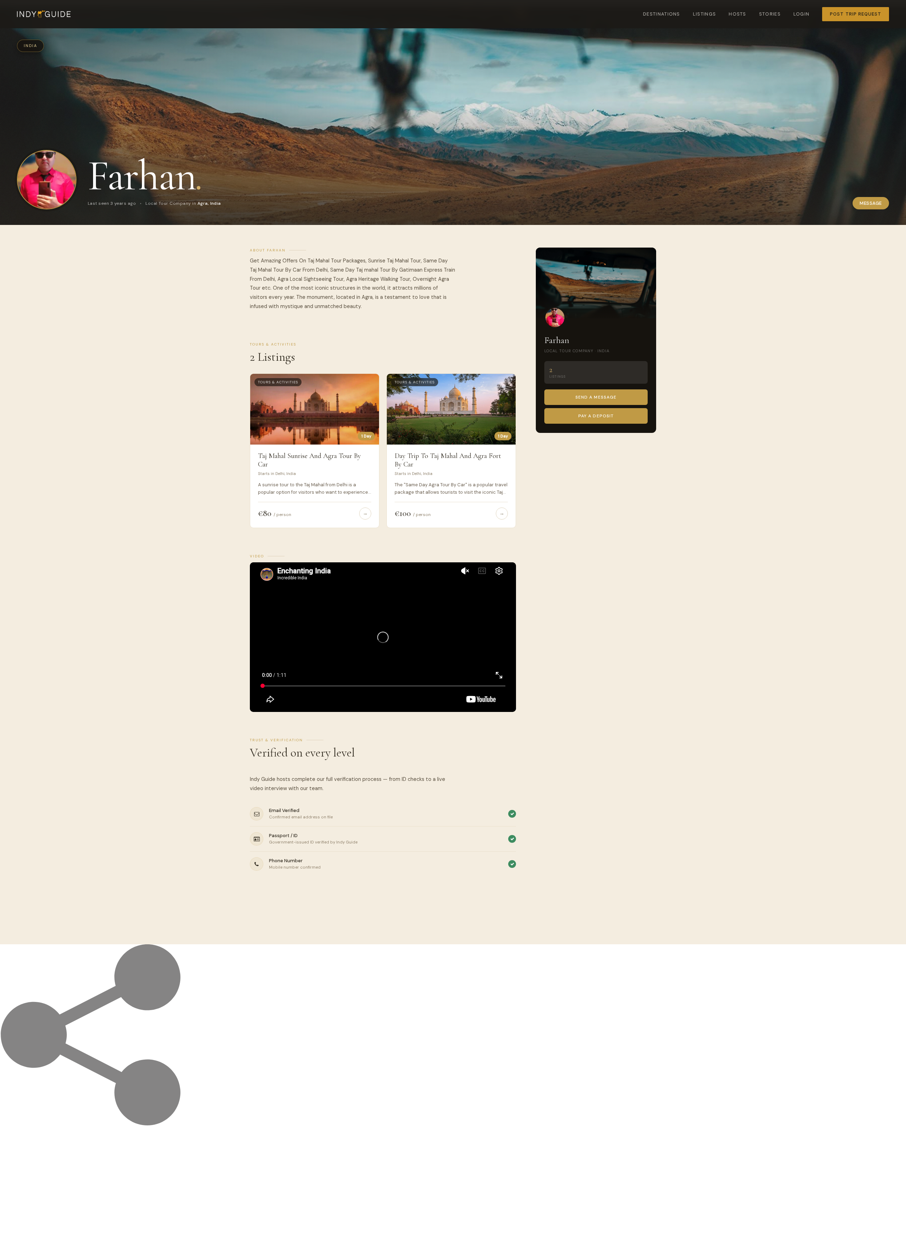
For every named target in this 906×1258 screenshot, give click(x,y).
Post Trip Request (855, 14)
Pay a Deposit (596, 416)
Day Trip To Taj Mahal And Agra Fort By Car (448, 460)
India (30, 45)
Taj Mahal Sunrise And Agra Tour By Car (309, 460)
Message (871, 203)
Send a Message (596, 397)
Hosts (737, 14)
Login (801, 14)
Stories (770, 14)
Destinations (661, 14)
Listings (704, 14)
